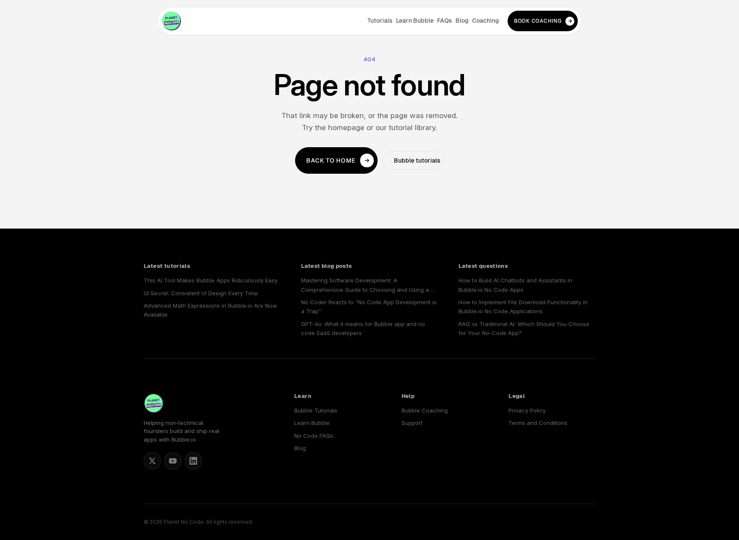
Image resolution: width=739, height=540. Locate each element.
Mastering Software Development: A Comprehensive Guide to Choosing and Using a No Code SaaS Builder (369, 285)
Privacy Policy (527, 410)
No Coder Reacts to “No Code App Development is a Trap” (369, 307)
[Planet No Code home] (171, 21)
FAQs (444, 20)
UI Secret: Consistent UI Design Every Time (201, 293)
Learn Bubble (415, 20)
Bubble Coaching (425, 410)
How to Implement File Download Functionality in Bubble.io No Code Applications (523, 307)
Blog (462, 20)
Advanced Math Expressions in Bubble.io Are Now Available (210, 310)
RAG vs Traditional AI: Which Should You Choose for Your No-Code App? (523, 328)
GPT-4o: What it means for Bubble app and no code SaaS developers (363, 328)
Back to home (331, 160)
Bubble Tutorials (315, 410)
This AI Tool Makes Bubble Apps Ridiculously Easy (211, 280)
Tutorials (380, 20)
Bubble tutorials (417, 160)
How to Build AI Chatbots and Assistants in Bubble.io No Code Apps (515, 285)
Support (412, 422)
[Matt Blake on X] (152, 460)
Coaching (485, 20)
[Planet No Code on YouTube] (172, 460)
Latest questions (483, 266)
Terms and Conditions (538, 422)
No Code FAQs (313, 435)
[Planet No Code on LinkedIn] (193, 460)
